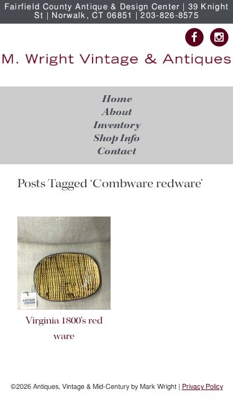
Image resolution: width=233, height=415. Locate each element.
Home (117, 99)
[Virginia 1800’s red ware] (64, 308)
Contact (116, 151)
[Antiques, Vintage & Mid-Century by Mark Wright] (116, 65)
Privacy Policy (202, 386)
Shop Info (116, 138)
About (117, 112)
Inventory (116, 125)
